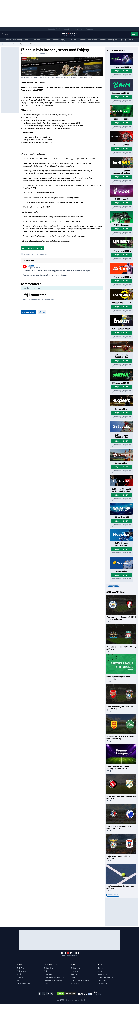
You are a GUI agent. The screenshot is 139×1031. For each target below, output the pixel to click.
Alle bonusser (113, 586)
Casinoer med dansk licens (53, 980)
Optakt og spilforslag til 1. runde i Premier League (118, 677)
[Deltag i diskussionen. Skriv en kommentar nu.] (62, 303)
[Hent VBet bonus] (121, 191)
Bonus (37, 254)
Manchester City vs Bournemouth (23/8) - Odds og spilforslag (121, 618)
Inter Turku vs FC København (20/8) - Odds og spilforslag (119, 827)
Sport (8, 40)
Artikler (55, 40)
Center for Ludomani (24, 983)
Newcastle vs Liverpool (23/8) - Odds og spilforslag (121, 647)
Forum (63, 40)
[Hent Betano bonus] (121, 268)
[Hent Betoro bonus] (121, 136)
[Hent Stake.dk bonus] (121, 217)
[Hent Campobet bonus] (121, 111)
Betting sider (48, 968)
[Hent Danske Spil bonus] (121, 563)
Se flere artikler (112, 895)
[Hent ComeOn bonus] (121, 375)
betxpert (30, 54)
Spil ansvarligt (52, 29)
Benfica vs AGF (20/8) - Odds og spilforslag (118, 857)
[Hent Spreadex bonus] (121, 480)
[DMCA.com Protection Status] (66, 993)
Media (130, 40)
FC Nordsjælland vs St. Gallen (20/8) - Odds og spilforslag (120, 737)
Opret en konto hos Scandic (32, 248)
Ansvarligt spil (76, 983)
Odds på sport (21, 971)
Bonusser (46, 40)
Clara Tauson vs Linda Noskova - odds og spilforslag (121, 887)
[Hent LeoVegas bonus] (121, 455)
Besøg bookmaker (121, 71)
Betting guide (113, 40)
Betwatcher (92, 40)
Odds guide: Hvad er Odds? (80, 980)
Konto (134, 34)
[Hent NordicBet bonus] (121, 535)
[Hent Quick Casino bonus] (121, 59)
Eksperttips (17, 40)
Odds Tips (20, 968)
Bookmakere (35, 40)
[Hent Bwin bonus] (121, 320)
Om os (100, 971)
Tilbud (46, 983)
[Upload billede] (44, 312)
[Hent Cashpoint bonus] (121, 294)
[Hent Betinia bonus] (121, 85)
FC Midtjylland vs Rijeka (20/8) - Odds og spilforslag (121, 797)
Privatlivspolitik (103, 980)
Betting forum (76, 968)
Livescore (72, 40)
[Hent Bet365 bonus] (121, 162)
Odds (26, 40)
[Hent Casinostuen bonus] (121, 346)
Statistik (103, 40)
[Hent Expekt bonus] (121, 400)
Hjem (3, 44)
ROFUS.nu (66, 29)
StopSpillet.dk (90, 29)
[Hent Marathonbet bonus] (121, 509)
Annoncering (102, 974)
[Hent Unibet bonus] (121, 242)
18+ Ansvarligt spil (78, 1000)
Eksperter (20, 977)
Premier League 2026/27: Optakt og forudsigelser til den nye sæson (119, 767)
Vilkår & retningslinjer (105, 977)
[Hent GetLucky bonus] (121, 426)
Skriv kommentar (28, 312)
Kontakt (100, 968)
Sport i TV (82, 40)
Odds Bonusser (49, 971)
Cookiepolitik (102, 983)
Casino (123, 40)
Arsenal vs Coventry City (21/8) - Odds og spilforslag (120, 707)
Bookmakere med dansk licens (54, 977)
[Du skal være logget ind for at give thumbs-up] (22, 254)
